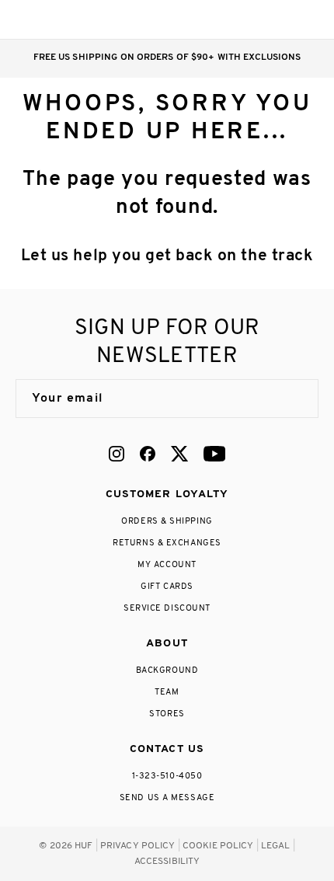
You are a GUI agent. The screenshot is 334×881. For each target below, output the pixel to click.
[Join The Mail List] (290, 398)
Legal (276, 846)
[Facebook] (147, 453)
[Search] (216, 19)
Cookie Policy (218, 846)
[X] (179, 453)
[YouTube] (214, 453)
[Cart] (278, 19)
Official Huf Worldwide (50, 19)
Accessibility (167, 861)
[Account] (247, 19)
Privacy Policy (138, 846)
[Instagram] (116, 453)
